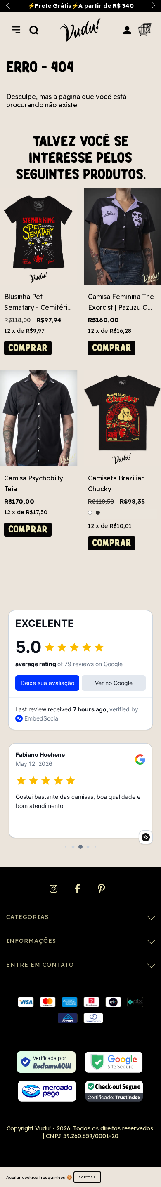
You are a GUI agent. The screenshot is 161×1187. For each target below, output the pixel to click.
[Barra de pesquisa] (33, 30)
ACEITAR (87, 1177)
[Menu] (16, 29)
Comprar (27, 348)
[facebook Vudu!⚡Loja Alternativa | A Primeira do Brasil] (78, 889)
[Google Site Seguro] (113, 1062)
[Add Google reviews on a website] (146, 837)
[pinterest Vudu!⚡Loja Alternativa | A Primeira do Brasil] (101, 889)
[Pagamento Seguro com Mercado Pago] (47, 1091)
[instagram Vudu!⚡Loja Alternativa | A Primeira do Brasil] (54, 889)
